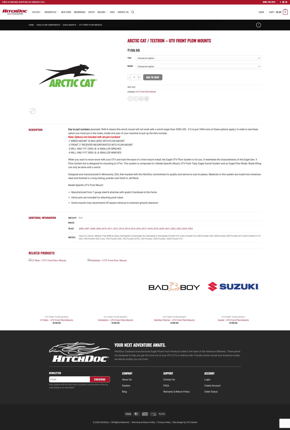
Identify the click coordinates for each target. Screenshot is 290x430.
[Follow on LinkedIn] (283, 2)
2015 (132, 228)
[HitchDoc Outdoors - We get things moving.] (15, 12)
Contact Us (123, 12)
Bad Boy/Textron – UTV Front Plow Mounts (174, 320)
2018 (150, 228)
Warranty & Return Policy (143, 422)
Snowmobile (80, 12)
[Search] (132, 12)
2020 (161, 228)
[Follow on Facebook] (280, 2)
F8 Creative (192, 422)
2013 (121, 228)
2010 (104, 228)
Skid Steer (66, 12)
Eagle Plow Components (48, 25)
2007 (87, 228)
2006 (81, 228)
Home (31, 25)
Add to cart (152, 77)
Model (130, 66)
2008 (92, 228)
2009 (98, 228)
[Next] (261, 294)
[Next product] (258, 25)
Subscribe (99, 379)
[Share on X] (135, 98)
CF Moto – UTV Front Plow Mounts (56, 320)
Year (129, 58)
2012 (115, 228)
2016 (138, 228)
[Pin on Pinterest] (146, 98)
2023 (178, 228)
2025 (190, 228)
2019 (155, 228)
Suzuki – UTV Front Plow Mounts (233, 320)
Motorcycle (50, 12)
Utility (91, 12)
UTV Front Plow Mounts (90, 25)
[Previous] (29, 294)
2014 (127, 228)
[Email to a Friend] (141, 98)
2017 (144, 228)
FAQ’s (112, 12)
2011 (110, 228)
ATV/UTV (36, 12)
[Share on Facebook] (130, 98)
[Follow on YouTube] (286, 2)
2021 (167, 228)
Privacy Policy (164, 422)
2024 (184, 228)
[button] (261, 12)
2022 (173, 228)
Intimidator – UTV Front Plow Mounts (115, 320)
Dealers (101, 12)
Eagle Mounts (69, 25)
